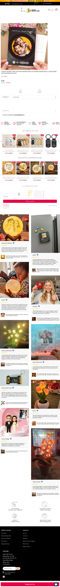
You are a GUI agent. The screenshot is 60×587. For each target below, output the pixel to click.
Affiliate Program (26, 546)
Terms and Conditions (6, 538)
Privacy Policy (4, 541)
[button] (1, 144)
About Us (25, 533)
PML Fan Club (26, 544)
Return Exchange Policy (6, 535)
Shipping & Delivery (5, 544)
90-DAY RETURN (18, 115)
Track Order (48, 3)
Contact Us (25, 535)
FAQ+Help (25, 538)
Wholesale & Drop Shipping (29, 541)
